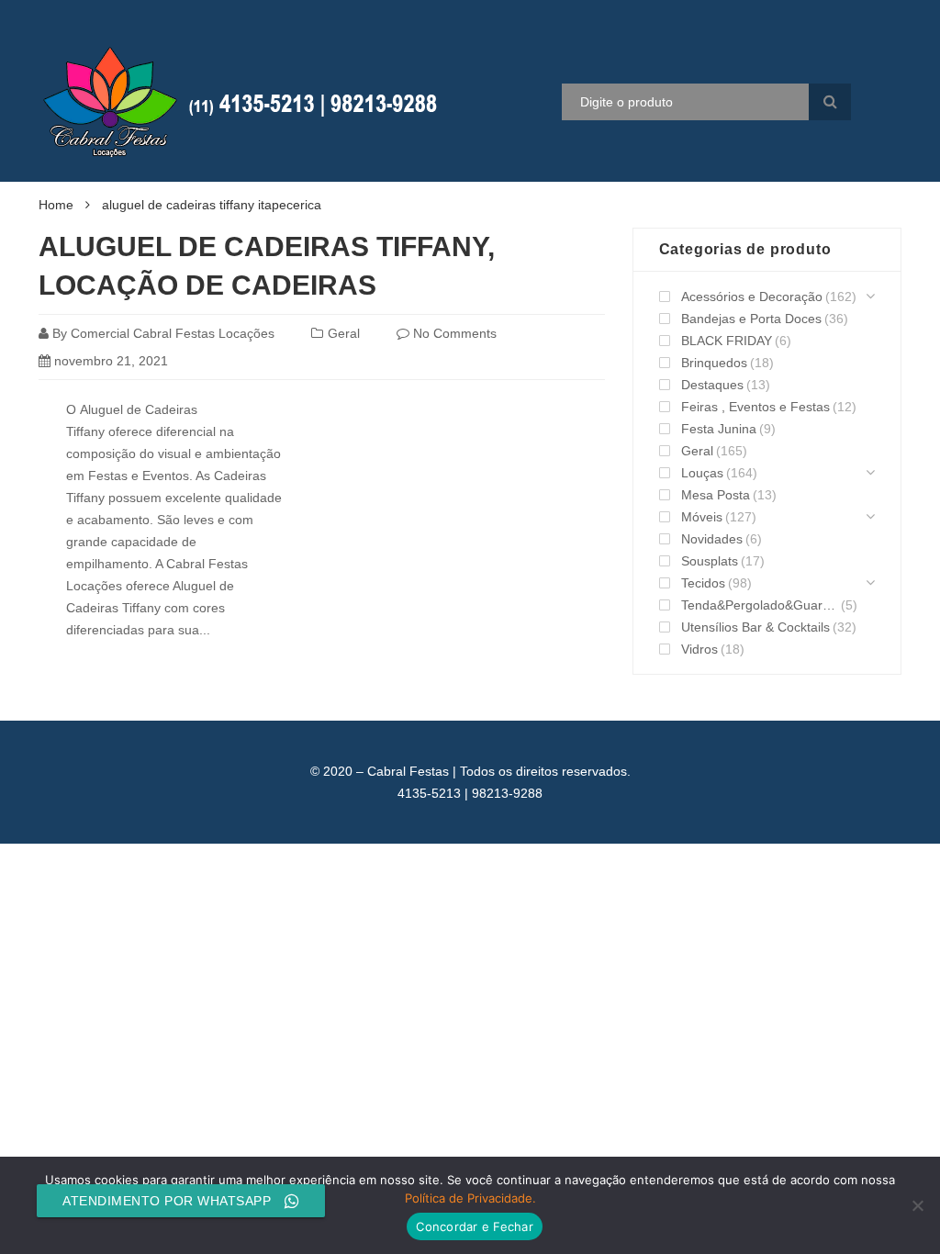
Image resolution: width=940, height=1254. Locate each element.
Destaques (712, 384)
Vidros (699, 649)
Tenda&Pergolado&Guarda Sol (759, 605)
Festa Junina (718, 428)
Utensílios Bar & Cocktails (755, 627)
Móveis (701, 516)
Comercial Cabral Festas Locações (172, 333)
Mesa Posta (715, 494)
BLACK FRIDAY (726, 340)
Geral (344, 333)
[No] (917, 1205)
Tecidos (703, 583)
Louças (702, 472)
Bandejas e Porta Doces (751, 318)
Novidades (712, 539)
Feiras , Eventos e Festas (755, 406)
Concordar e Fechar (474, 1226)
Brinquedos (714, 362)
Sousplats (709, 561)
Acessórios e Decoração (751, 296)
